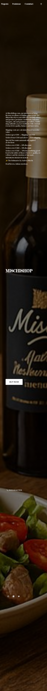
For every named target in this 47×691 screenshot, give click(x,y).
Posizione (16, 4)
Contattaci (29, 4)
